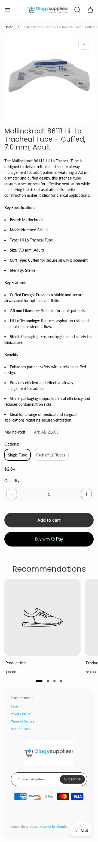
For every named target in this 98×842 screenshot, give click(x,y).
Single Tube (17, 455)
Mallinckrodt (14, 432)
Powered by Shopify (53, 827)
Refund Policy (21, 729)
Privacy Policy (21, 714)
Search (16, 706)
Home (8, 27)
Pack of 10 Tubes (50, 455)
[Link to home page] (49, 753)
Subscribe (72, 779)
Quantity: (12, 480)
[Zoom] (83, 44)
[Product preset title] (42, 617)
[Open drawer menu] (7, 10)
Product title (15, 663)
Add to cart (49, 520)
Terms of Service (22, 721)
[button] (39, 681)
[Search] (77, 10)
